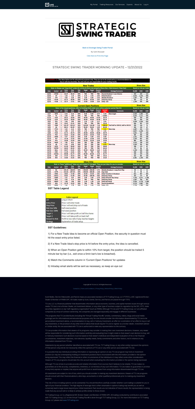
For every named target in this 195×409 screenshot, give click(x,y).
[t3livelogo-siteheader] (51, 5)
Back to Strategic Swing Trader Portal (98, 48)
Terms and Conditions (87, 288)
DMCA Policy (118, 288)
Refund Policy (109, 288)
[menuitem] (94, 4)
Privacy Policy (100, 288)
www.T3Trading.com (71, 400)
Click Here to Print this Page (97, 56)
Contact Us (76, 288)
